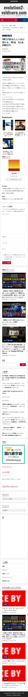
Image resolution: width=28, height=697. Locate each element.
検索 (3, 360)
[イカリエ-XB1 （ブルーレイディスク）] (14, 651)
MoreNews (17, 695)
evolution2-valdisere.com (14, 10)
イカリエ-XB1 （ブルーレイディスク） (13, 661)
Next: (12, 197)
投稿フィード (5, 573)
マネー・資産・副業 (7, 35)
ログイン (4, 570)
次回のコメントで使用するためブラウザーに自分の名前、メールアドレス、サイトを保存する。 (14, 257)
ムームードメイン (7, 466)
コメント (5, 214)
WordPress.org (5, 581)
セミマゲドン (5, 400)
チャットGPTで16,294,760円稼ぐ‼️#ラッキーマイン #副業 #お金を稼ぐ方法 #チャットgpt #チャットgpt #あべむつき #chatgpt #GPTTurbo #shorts (13, 349)
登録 (3, 566)
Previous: (13, 189)
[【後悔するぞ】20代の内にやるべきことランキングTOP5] (14, 310)
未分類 (5, 604)
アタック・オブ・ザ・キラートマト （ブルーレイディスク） (13, 609)
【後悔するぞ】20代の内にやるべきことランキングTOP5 (13, 321)
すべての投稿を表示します (14, 179)
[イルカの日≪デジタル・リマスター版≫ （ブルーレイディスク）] (14, 673)
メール (4, 243)
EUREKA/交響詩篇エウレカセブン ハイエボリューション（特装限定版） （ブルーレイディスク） (13, 406)
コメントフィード (7, 577)
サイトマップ (5, 397)
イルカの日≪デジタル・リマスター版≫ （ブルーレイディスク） (13, 684)
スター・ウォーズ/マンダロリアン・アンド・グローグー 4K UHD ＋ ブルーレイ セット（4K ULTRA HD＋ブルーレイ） (13, 385)
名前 (4, 237)
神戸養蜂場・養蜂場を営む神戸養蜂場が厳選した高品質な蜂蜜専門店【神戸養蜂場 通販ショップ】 (13, 378)
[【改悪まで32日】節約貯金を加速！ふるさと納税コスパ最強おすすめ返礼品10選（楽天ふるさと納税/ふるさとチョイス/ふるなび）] (14, 281)
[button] (2, 20)
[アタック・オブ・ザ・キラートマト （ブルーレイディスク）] (14, 598)
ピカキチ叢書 (5, 472)
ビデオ (24, 20)
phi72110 (6, 49)
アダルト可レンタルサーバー (10, 486)
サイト (4, 249)
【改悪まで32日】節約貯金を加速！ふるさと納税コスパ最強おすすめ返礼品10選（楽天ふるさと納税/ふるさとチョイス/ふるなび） (13, 294)
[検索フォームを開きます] (16, 20)
